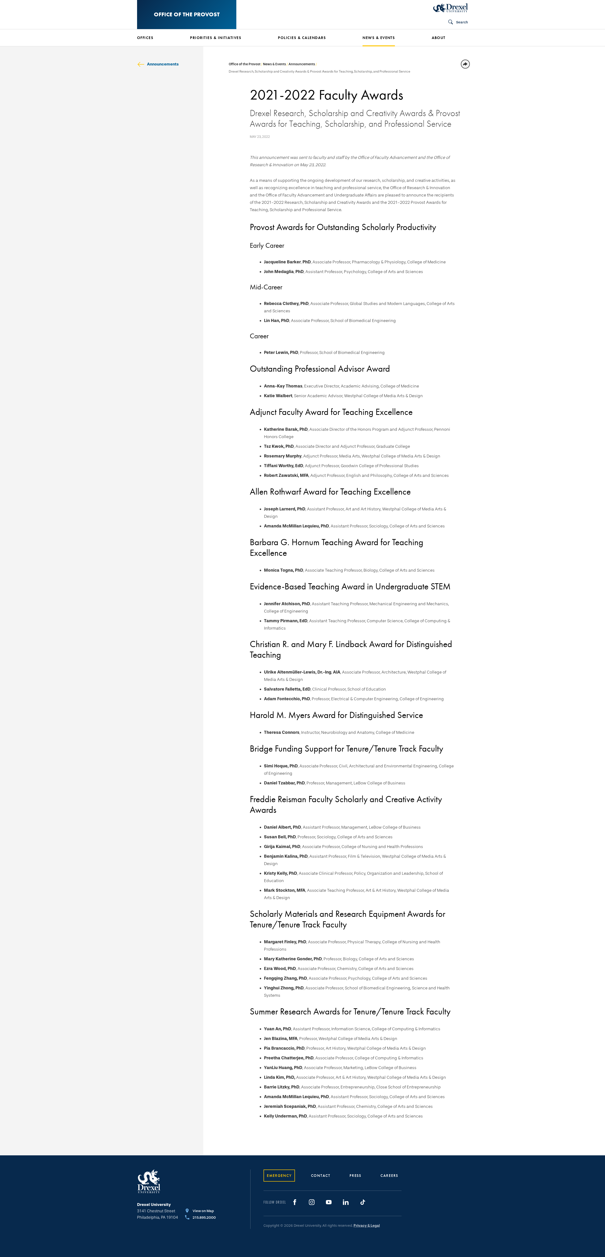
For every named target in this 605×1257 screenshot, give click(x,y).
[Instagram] (312, 1202)
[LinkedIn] (346, 1202)
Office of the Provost (187, 14)
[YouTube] (329, 1202)
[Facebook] (295, 1202)
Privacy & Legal (367, 1225)
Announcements (163, 64)
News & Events (274, 64)
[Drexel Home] (450, 7)
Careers (389, 1175)
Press (355, 1175)
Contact (320, 1175)
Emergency (279, 1175)
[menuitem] (156, 38)
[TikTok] (363, 1202)
